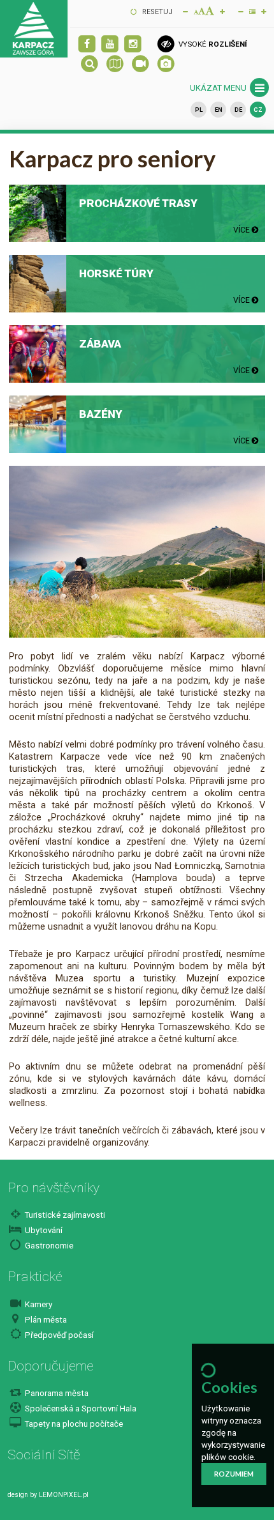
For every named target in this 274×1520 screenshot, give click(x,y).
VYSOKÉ (211, 44)
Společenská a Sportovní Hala (79, 1408)
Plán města (45, 1319)
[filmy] (110, 44)
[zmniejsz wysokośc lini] (241, 11)
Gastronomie (48, 1245)
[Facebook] (87, 44)
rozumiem (234, 1474)
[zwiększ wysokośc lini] (222, 11)
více (242, 229)
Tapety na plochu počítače (73, 1424)
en (218, 109)
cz (258, 109)
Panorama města (56, 1393)
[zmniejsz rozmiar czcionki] (185, 11)
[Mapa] (115, 64)
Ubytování (42, 1230)
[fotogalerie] (166, 64)
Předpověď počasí (58, 1335)
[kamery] (140, 64)
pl (199, 109)
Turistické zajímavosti (64, 1215)
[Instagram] (133, 44)
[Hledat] (89, 64)
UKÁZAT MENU (219, 88)
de (238, 109)
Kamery (37, 1304)
